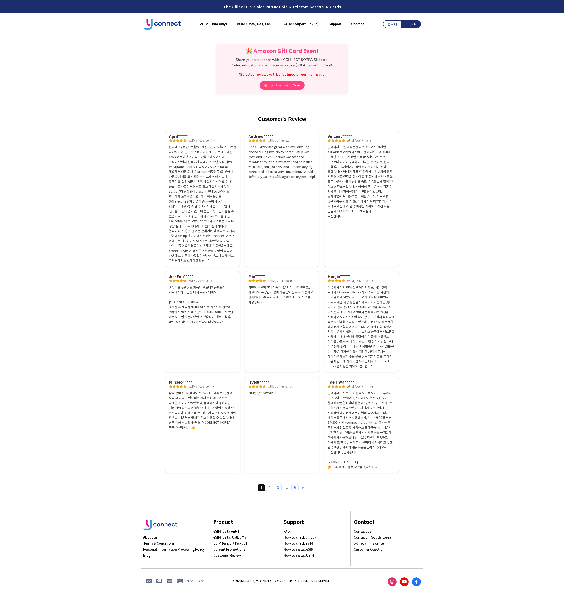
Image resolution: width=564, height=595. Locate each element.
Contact (364, 522)
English (411, 24)
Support (294, 522)
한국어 (392, 24)
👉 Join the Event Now (282, 85)
